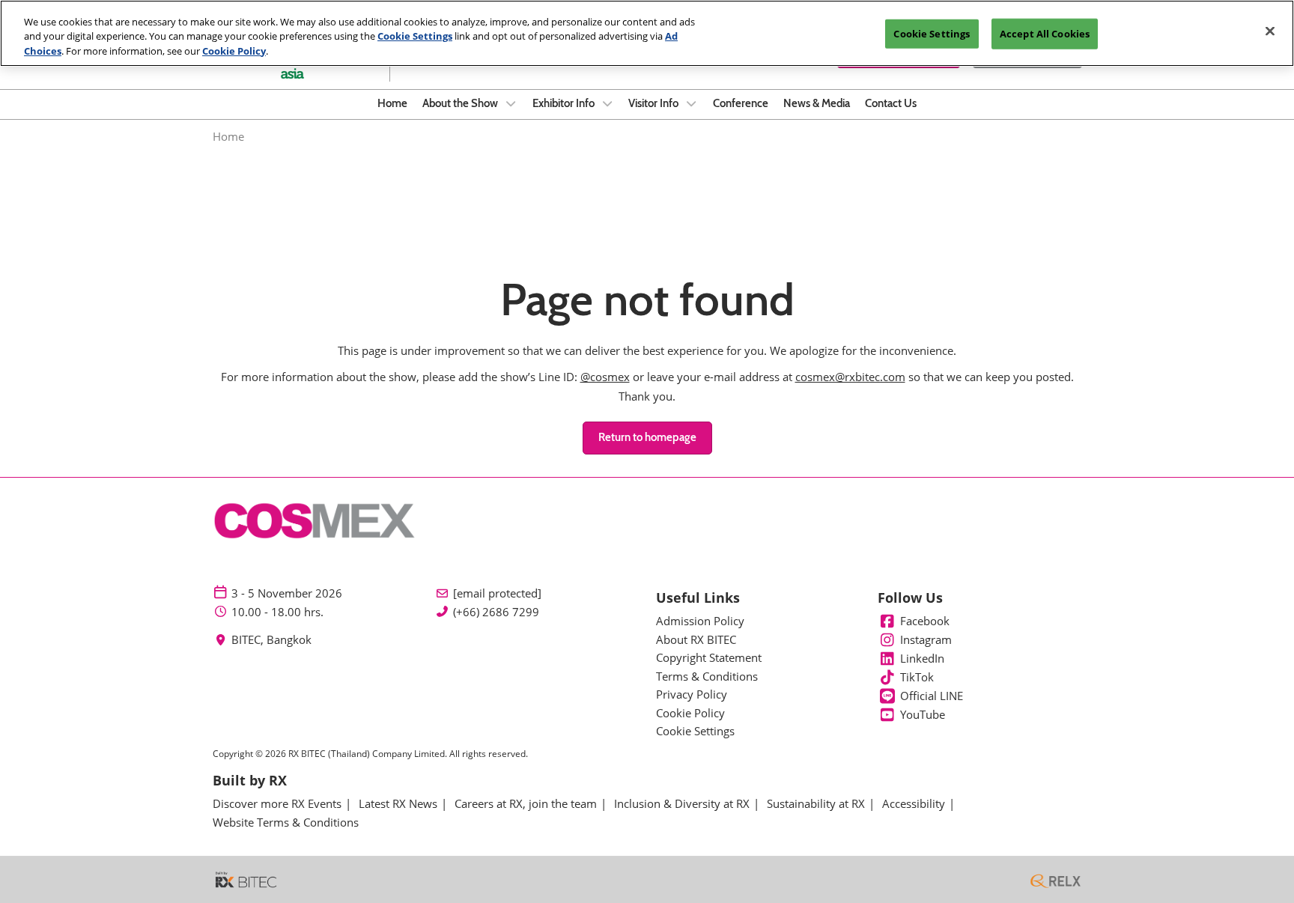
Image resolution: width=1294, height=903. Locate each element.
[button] (647, 438)
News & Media (816, 103)
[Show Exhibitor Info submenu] (607, 103)
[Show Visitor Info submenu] (691, 103)
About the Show (461, 103)
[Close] (1270, 31)
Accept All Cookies (1045, 33)
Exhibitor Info (564, 103)
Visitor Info (654, 103)
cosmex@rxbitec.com (850, 376)
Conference (740, 103)
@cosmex (605, 376)
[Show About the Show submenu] (510, 103)
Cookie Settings (414, 36)
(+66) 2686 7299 (496, 612)
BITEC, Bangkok (271, 640)
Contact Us (891, 103)
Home (392, 103)
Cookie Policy (234, 51)
